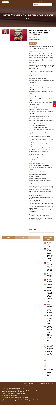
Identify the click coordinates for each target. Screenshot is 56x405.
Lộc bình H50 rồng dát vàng (49, 286)
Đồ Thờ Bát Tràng (49, 280)
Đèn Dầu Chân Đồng (49, 244)
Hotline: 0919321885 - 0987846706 (38, 231)
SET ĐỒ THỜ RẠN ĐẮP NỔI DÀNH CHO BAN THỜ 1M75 (49, 267)
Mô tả (8, 237)
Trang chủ (38, 1)
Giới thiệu (51, 1)
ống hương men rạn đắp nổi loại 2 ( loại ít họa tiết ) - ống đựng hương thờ (50, 254)
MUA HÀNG (33, 43)
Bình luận (21, 237)
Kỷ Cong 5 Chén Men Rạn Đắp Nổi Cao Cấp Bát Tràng (50, 319)
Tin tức (47, 1)
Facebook (25, 383)
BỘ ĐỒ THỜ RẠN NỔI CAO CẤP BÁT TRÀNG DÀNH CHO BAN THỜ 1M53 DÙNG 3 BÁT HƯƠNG (49, 334)
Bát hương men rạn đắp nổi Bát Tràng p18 (50, 372)
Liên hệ (28, 385)
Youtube (31, 383)
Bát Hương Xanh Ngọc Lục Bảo (50, 275)
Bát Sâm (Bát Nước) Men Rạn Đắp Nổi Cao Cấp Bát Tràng (50, 308)
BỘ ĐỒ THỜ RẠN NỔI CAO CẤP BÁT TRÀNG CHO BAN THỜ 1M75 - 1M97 (49, 296)
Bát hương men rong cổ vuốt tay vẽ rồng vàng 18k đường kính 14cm (50, 349)
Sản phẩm (43, 1)
